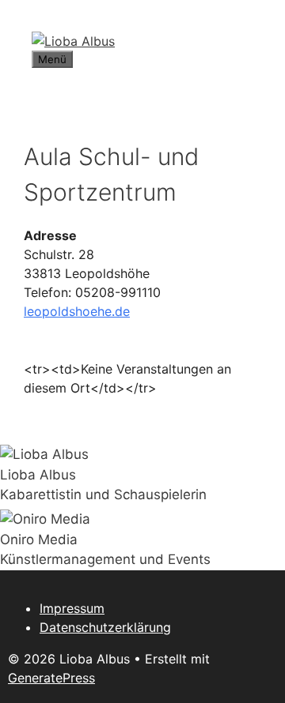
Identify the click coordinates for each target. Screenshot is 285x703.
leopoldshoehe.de (77, 311)
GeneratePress (51, 678)
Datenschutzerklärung (105, 627)
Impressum (72, 608)
